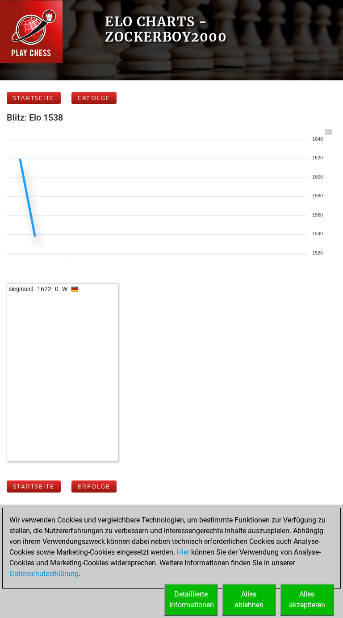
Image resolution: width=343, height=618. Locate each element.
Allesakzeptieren (307, 599)
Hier (183, 552)
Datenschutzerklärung (44, 573)
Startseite (33, 98)
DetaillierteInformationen (191, 599)
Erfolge (94, 98)
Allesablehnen (249, 599)
